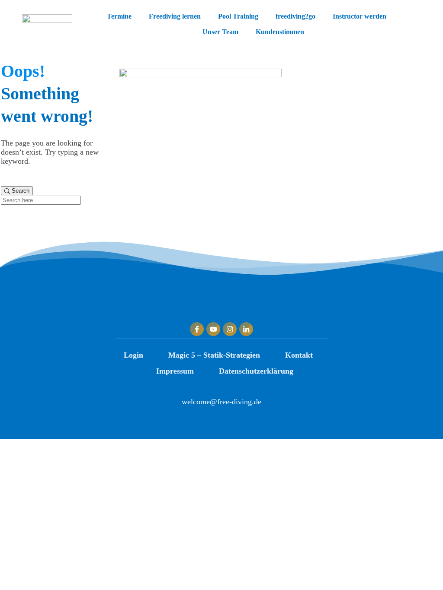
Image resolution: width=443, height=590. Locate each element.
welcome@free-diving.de (221, 401)
